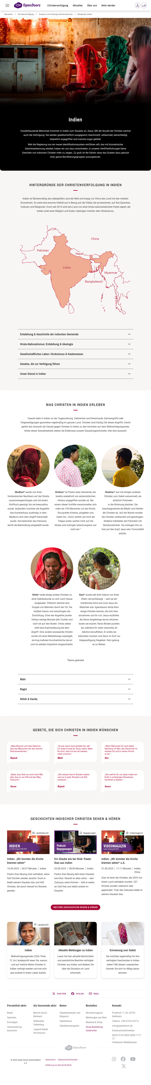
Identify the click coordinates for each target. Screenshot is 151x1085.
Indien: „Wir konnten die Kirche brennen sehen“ (25, 861)
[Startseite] (27, 5)
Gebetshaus (66, 1021)
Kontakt (116, 1005)
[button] (59, 993)
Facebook (123, 1059)
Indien (28, 950)
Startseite (8, 14)
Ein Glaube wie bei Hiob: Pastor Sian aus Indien (72, 861)
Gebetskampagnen (69, 1025)
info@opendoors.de (122, 1025)
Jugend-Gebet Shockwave (40, 1031)
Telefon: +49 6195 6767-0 (125, 1021)
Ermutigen (12, 1022)
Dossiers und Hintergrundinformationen (56, 14)
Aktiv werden (108, 5)
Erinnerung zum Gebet (123, 950)
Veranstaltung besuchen (14, 1029)
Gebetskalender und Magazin (70, 1014)
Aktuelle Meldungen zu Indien (75, 950)
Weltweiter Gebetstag (38, 1023)
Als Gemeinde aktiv (44, 1005)
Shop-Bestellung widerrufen (94, 1029)
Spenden (11, 1017)
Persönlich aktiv (16, 1005)
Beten (10, 1012)
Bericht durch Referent (40, 1014)
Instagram (114, 1059)
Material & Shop (94, 1022)
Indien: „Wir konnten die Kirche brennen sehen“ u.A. (119, 861)
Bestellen (91, 1005)
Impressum (50, 1059)
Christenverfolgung (57, 5)
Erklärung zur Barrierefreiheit (58, 1065)
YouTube (133, 1059)
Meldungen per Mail (96, 1017)
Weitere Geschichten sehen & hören (75, 907)
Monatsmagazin (94, 1012)
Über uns (92, 5)
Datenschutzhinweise (123, 1030)
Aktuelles (78, 5)
